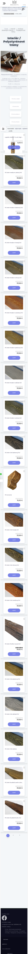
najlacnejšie (18, 128)
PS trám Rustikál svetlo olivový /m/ (14, 782)
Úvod (6, 29)
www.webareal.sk (6, 948)
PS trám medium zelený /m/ (13, 172)
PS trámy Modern (16, 121)
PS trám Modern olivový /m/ (13, 277)
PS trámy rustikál (16, 98)
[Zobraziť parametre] (3, 129)
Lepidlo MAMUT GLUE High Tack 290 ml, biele (14, 137)
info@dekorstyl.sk (7, 924)
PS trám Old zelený (11, 749)
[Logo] (14, 3)
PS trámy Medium (15, 114)
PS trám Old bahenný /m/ (12, 452)
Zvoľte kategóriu (4, 4)
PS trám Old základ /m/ (12, 714)
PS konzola (8, 495)
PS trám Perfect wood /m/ (12, 644)
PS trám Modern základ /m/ (13, 382)
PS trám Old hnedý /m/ (12, 530)
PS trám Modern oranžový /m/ (14, 313)
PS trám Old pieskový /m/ (12, 679)
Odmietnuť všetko (9, 14)
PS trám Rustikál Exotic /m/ (13, 818)
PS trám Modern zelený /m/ (13, 418)
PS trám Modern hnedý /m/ (13, 242)
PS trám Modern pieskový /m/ (14, 347)
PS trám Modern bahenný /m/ (14, 207)
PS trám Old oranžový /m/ (12, 600)
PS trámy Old (16, 106)
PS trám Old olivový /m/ (12, 565)
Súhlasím (18, 13)
